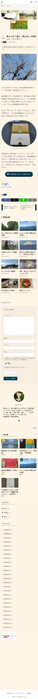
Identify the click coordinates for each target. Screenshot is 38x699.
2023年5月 (8, 554)
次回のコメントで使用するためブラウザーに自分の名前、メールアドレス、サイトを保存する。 (20, 359)
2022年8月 (8, 591)
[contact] (19, 421)
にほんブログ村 (6, 187)
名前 (6, 338)
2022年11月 (8, 578)
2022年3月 (8, 611)
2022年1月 (8, 619)
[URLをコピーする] (32, 200)
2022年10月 (8, 582)
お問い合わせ (10, 693)
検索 (34, 428)
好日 (5, 42)
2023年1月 (8, 570)
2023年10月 (8, 534)
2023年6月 (8, 550)
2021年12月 (8, 623)
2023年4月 (8, 558)
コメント (7, 315)
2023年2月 (8, 566)
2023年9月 (8, 538)
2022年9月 (8, 586)
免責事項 (29, 693)
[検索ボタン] (31, 2)
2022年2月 (8, 615)
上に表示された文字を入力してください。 (15, 367)
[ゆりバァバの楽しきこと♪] (2, 2)
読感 (7, 517)
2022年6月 (8, 599)
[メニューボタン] (36, 2)
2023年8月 (8, 542)
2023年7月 (8, 546)
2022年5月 (8, 603)
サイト (5, 351)
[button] (5, 200)
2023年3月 (8, 562)
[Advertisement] (19, 663)
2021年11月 (8, 627)
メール (6, 345)
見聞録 (7, 512)
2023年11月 (8, 530)
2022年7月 (8, 595)
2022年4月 (8, 607)
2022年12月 (8, 574)
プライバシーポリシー (20, 693)
